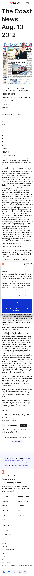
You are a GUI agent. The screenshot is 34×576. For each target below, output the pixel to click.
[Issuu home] (15, 3)
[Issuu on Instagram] (19, 572)
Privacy (4, 546)
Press (3, 515)
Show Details (23, 296)
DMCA (4, 556)
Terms (4, 543)
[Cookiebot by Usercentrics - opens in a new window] (24, 264)
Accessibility (6, 562)
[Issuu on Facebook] (4, 572)
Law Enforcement (8, 550)
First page (5, 410)
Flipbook (21, 510)
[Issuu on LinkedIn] (9, 572)
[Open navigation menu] (3, 3)
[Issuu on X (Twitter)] (14, 572)
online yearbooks (18, 461)
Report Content (7, 553)
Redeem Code (7, 535)
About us (5, 501)
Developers (5, 530)
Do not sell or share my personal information (17, 309)
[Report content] (30, 420)
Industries (21, 515)
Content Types (23, 501)
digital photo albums (17, 463)
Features (21, 506)
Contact (4, 520)
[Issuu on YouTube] (25, 572)
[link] (28, 3)
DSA (3, 559)
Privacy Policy (21, 290)
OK (17, 302)
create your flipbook (21, 465)
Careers (4, 506)
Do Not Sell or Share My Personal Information (17, 566)
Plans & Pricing (7, 510)
